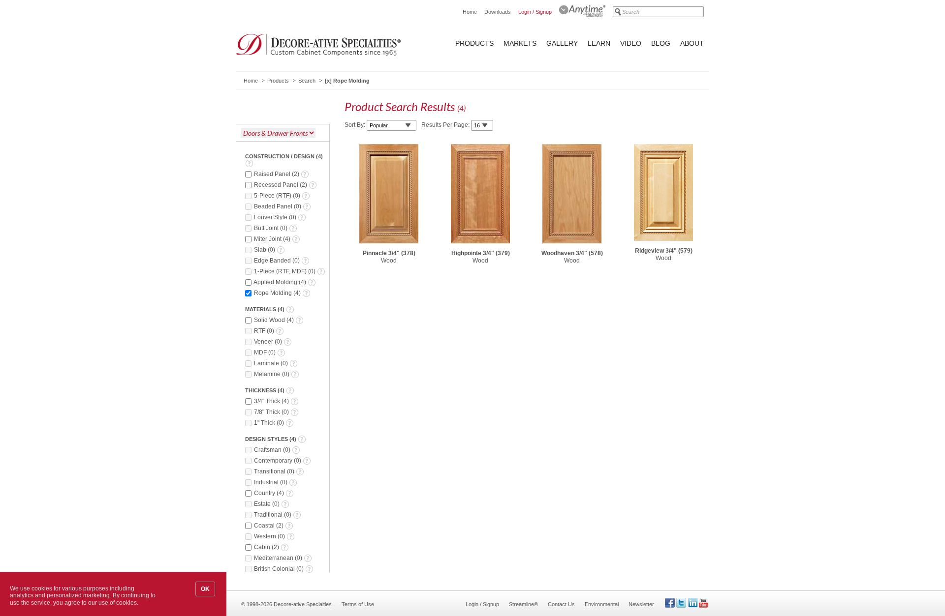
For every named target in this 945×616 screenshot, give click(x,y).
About (692, 43)
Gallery (562, 43)
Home (470, 12)
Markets (520, 43)
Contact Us (561, 604)
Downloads (497, 12)
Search (306, 81)
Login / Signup (535, 12)
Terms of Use (358, 604)
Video (630, 43)
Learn (599, 43)
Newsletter (641, 604)
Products (474, 43)
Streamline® (523, 604)
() (277, 174)
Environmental (602, 604)
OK (205, 589)
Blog (660, 43)
